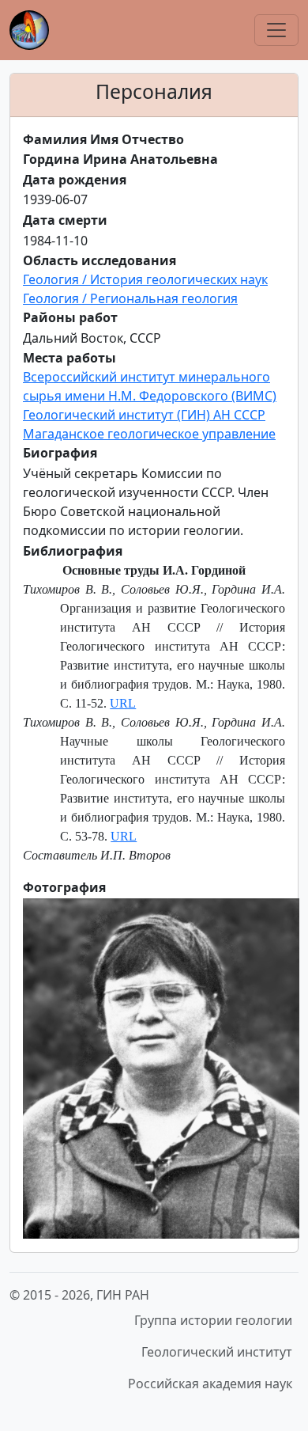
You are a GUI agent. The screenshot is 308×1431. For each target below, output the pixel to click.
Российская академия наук (210, 1383)
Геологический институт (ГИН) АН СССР (144, 414)
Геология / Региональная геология (130, 298)
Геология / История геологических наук (145, 279)
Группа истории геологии (213, 1320)
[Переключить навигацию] (276, 30)
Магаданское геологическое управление (149, 433)
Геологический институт (216, 1352)
